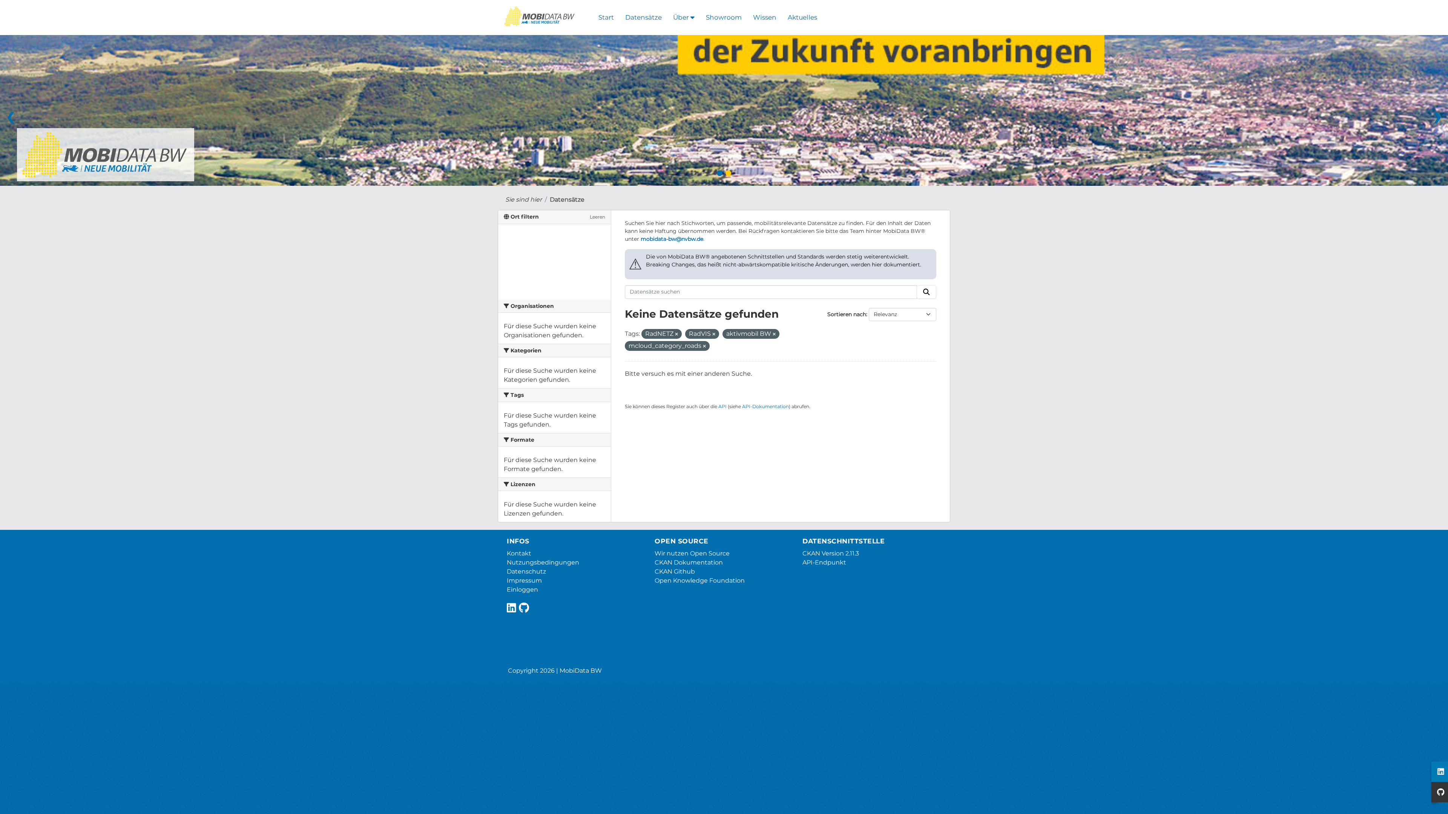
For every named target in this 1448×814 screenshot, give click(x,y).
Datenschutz (526, 571)
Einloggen (522, 589)
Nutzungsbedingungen (543, 562)
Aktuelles (802, 17)
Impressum (524, 580)
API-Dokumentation (765, 406)
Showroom (724, 17)
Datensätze (643, 17)
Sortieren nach (846, 314)
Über (681, 17)
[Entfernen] (676, 334)
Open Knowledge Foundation (700, 580)
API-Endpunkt (824, 562)
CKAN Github (675, 571)
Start (606, 17)
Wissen (764, 17)
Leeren (597, 217)
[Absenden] (926, 292)
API (722, 406)
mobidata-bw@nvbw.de (672, 239)
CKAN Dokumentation (689, 562)
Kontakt (519, 553)
